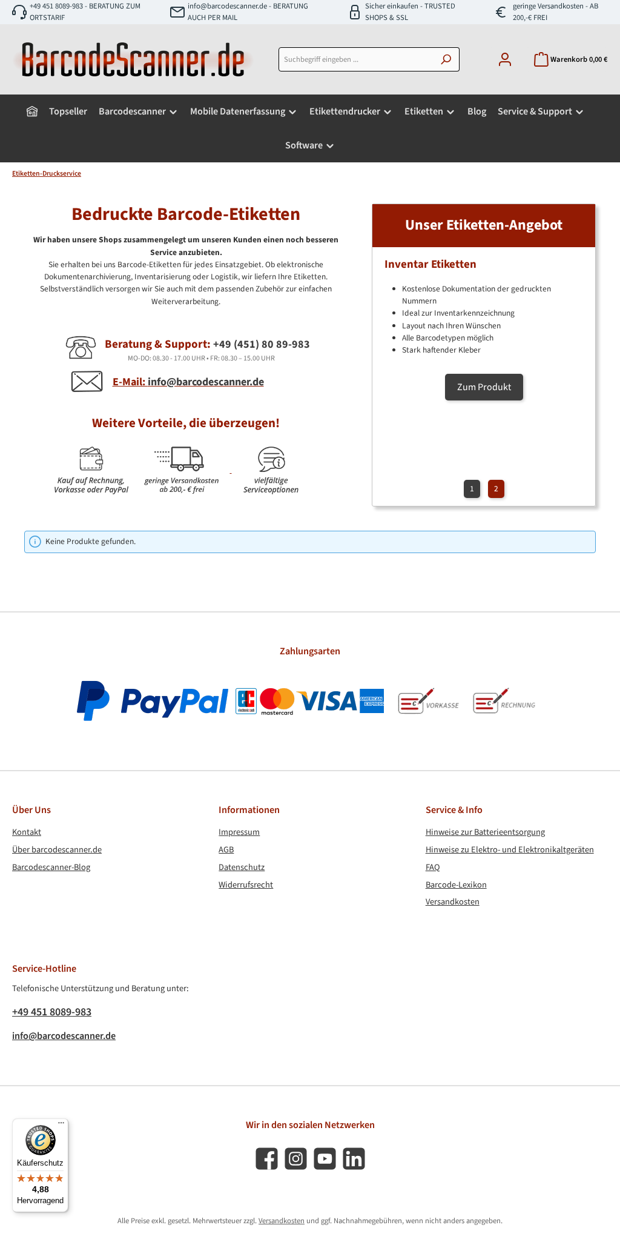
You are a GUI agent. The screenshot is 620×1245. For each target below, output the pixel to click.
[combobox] (356, 59)
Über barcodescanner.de (57, 849)
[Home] (32, 111)
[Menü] (61, 1125)
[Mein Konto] (505, 59)
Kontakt (26, 832)
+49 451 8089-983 (51, 1012)
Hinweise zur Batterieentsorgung (485, 832)
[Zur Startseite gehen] (133, 59)
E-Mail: (188, 382)
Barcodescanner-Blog (51, 867)
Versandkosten (453, 901)
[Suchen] (446, 59)
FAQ (433, 867)
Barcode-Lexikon (456, 884)
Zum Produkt (484, 387)
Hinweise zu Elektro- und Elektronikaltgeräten (510, 849)
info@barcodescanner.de (64, 1036)
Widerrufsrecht (246, 884)
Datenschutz (242, 867)
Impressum (239, 832)
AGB (226, 849)
